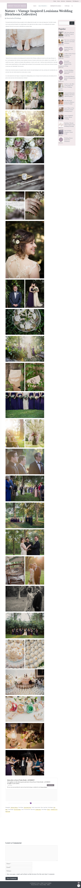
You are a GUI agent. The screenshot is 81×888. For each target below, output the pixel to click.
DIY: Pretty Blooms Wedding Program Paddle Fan (69, 34)
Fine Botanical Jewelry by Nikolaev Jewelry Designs (69, 102)
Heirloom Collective (14, 807)
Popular (67, 5)
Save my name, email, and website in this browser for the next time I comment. (31, 874)
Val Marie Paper (38, 809)
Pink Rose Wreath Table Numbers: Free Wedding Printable (69, 125)
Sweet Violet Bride (17, 6)
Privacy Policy (43, 884)
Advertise (63, 1)
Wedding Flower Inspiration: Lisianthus (68, 140)
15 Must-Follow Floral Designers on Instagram (69, 55)
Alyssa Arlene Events (27, 807)
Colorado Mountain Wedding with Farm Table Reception (69, 94)
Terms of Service (35, 884)
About (58, 1)
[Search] (71, 23)
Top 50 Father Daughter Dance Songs (68, 132)
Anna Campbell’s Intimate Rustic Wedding (68, 117)
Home (55, 1)
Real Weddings (43, 5)
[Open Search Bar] (72, 6)
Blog (35, 5)
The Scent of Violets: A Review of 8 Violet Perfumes (69, 41)
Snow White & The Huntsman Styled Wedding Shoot (69, 109)
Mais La (48, 809)
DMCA (48, 884)
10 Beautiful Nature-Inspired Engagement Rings (69, 78)
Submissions (68, 1)
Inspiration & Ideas (55, 5)
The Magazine (76, 1)
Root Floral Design (17, 809)
